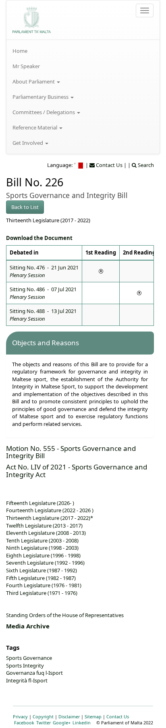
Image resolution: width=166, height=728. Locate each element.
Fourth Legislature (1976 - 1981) (43, 585)
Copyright (43, 716)
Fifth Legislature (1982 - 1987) (41, 578)
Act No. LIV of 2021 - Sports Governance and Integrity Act (76, 470)
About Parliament (34, 81)
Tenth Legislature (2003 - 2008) (42, 540)
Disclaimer (69, 716)
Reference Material (35, 127)
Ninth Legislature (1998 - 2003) (42, 547)
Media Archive (28, 626)
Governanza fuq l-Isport (34, 672)
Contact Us (117, 716)
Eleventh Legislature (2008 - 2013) (46, 532)
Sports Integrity (25, 665)
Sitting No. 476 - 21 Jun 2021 (44, 271)
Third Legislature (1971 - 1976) (41, 593)
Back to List (25, 207)
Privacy (20, 716)
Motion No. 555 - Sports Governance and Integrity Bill (71, 452)
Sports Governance (29, 657)
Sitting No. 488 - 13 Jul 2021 (43, 314)
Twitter (43, 723)
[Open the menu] (145, 10)
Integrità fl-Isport (27, 680)
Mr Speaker (26, 66)
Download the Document (39, 238)
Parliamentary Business (41, 96)
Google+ (62, 723)
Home (19, 50)
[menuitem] (83, 50)
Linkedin (82, 723)
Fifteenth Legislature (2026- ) (40, 503)
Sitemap (93, 716)
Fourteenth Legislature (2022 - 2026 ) (49, 510)
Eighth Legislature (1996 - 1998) (43, 555)
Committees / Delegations (44, 112)
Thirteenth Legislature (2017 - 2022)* (49, 517)
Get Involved (28, 142)
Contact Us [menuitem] (108, 165)
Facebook (24, 723)
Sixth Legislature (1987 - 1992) (41, 570)
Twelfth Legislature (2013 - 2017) (44, 525)
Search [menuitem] (145, 165)
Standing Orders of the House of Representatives (65, 615)
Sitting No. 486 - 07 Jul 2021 (43, 293)
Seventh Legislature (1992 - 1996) (45, 562)
